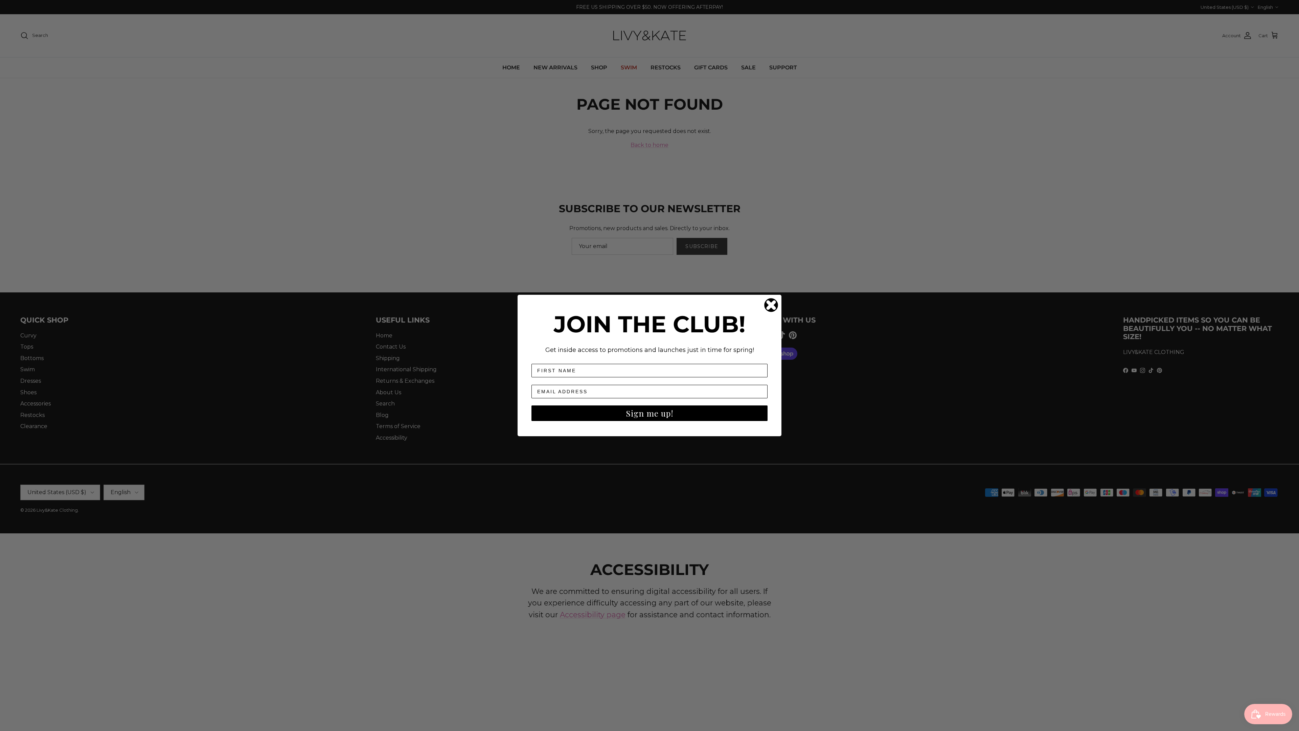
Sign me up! (650, 413)
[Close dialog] (771, 305)
